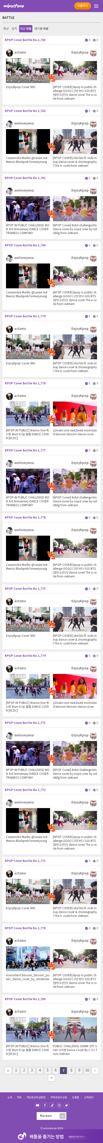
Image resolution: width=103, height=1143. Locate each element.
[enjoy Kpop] (14, 6)
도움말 (75, 1097)
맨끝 (51, 1077)
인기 (14, 28)
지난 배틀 (25, 28)
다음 (95, 1070)
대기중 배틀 (41, 28)
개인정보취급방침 (36, 1097)
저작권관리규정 (58, 1097)
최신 (6, 28)
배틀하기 (82, 5)
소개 (9, 1097)
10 (87, 1070)
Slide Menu (97, 6)
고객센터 (88, 1097)
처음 (8, 1070)
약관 (19, 1097)
